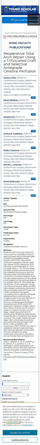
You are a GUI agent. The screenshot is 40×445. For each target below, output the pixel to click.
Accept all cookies (20, 432)
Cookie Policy (27, 425)
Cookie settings (13, 422)
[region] (20, 423)
